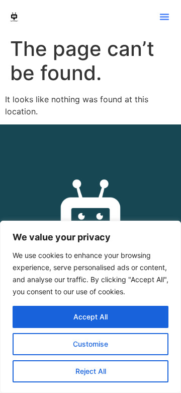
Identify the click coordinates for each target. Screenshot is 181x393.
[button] (164, 16)
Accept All (90, 316)
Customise (90, 344)
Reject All (90, 371)
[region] (90, 307)
